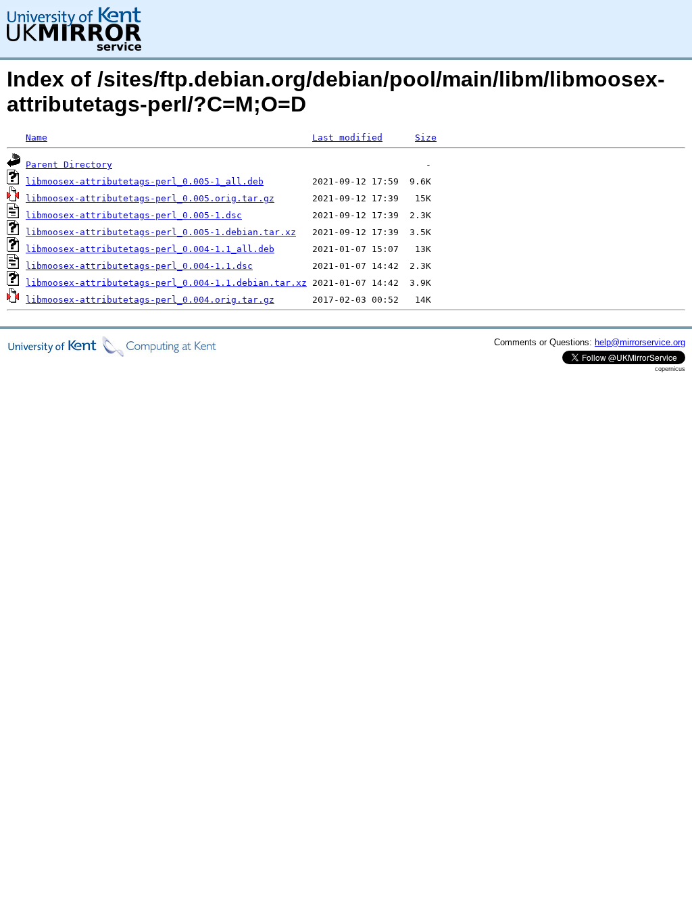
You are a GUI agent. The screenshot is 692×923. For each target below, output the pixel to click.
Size (426, 137)
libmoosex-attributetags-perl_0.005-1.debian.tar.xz (161, 232)
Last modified (347, 137)
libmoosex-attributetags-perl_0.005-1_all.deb (145, 181)
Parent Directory (69, 164)
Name (36, 137)
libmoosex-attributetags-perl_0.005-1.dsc (134, 215)
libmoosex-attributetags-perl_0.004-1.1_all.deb (150, 249)
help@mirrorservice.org (640, 342)
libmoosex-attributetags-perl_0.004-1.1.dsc (139, 266)
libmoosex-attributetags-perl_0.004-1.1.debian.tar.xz (166, 283)
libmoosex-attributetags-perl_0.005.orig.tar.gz (150, 198)
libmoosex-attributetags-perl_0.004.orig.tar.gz (150, 300)
